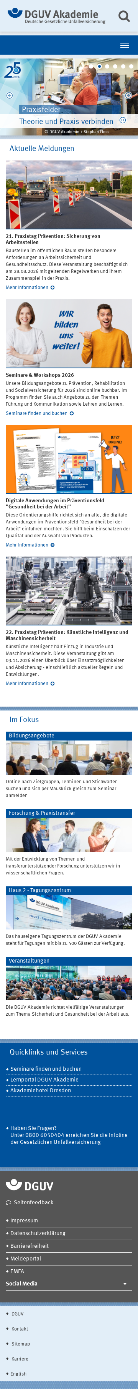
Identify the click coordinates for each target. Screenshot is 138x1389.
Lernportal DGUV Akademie (44, 1080)
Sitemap (20, 1344)
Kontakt (19, 1329)
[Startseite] (56, 16)
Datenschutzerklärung (38, 1234)
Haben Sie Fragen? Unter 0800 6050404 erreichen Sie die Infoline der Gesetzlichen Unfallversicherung (69, 1135)
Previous (9, 97)
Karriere (19, 1359)
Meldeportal (25, 1259)
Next (128, 97)
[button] (123, 120)
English (18, 1374)
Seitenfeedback (34, 1203)
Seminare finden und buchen (36, 413)
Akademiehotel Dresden (40, 1091)
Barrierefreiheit (29, 1246)
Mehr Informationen (27, 287)
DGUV (17, 1314)
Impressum (24, 1221)
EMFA (17, 1272)
